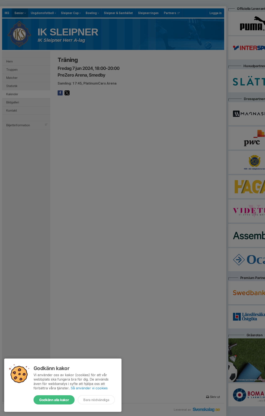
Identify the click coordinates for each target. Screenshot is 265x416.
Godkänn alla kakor (54, 400)
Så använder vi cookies (89, 388)
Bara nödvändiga (96, 400)
